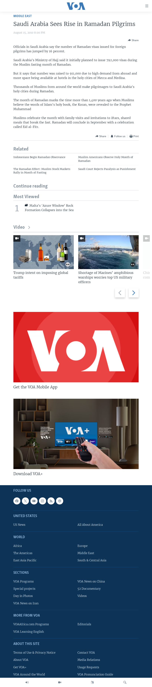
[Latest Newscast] (27, 682)
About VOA (20, 660)
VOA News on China (91, 581)
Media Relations (88, 660)
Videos (82, 596)
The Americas (22, 553)
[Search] (124, 682)
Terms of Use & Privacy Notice (34, 652)
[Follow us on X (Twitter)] (25, 500)
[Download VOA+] (76, 434)
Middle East (22, 16)
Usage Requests (88, 667)
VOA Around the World (29, 674)
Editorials (84, 624)
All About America (90, 525)
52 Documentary (89, 589)
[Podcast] (59, 500)
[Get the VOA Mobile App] (76, 347)
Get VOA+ (20, 667)
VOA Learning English (28, 631)
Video (19, 227)
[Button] (133, 40)
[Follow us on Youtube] (33, 500)
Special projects (24, 589)
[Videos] (59, 682)
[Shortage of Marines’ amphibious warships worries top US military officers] (108, 252)
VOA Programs (23, 581)
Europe (82, 546)
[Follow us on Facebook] (16, 500)
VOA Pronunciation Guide (95, 674)
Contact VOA (86, 652)
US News (19, 525)
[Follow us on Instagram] (42, 500)
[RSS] (50, 500)
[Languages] (92, 682)
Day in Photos (23, 596)
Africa (17, 546)
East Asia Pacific (25, 560)
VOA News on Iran (26, 603)
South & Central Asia (91, 560)
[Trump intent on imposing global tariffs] (43, 252)
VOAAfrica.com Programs (31, 624)
